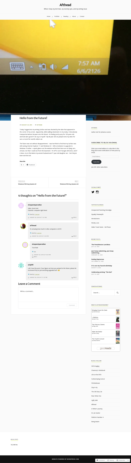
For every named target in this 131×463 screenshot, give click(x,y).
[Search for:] (105, 293)
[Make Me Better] (118, 336)
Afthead (65, 5)
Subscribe (96, 162)
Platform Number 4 (97, 417)
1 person (37, 214)
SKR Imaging (95, 366)
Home (48, 16)
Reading (65, 16)
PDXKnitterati (95, 383)
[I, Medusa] (118, 321)
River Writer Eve (96, 396)
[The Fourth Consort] (118, 343)
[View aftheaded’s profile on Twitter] (93, 192)
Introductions (95, 218)
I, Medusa (95, 317)
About (74, 16)
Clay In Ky (94, 387)
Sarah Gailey (96, 333)
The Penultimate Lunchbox (100, 244)
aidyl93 (30, 265)
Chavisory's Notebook (98, 370)
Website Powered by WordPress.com (65, 459)
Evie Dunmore (96, 311)
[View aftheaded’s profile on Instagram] (98, 192)
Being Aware (95, 421)
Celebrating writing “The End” (101, 272)
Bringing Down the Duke (99, 310)
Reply (75, 217)
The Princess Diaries (98, 324)
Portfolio (56, 16)
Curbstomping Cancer (98, 379)
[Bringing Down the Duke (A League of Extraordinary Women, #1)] (118, 314)
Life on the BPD (96, 375)
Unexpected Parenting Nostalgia (101, 210)
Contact (82, 16)
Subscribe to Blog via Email (104, 142)
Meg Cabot (95, 326)
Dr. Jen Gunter (95, 413)
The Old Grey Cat (96, 392)
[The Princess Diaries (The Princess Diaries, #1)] (118, 329)
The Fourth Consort (98, 339)
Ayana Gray (95, 319)
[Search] (117, 293)
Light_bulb (94, 400)
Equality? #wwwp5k (97, 214)
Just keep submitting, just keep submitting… (102, 252)
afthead (39, 125)
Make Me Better (97, 332)
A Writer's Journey (96, 409)
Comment (72, 305)
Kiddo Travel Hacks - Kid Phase (101, 227)
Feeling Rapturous (97, 259)
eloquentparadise (35, 205)
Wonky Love (95, 223)
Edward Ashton (96, 340)
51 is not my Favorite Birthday (101, 266)
